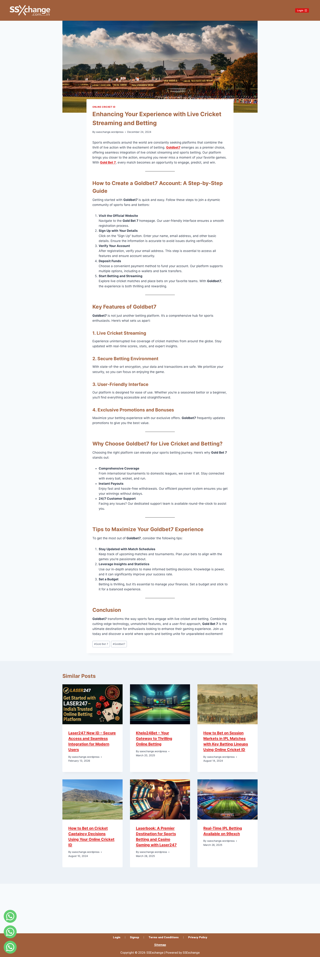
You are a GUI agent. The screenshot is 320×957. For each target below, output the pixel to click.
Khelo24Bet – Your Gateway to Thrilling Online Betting (154, 738)
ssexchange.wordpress (110, 131)
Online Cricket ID (103, 106)
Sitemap (160, 945)
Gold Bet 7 (108, 162)
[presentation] (92, 704)
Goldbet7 (173, 147)
